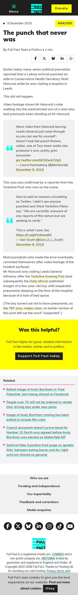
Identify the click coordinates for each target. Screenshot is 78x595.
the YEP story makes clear (22, 308)
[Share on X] (44, 58)
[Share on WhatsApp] (71, 58)
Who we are (39, 478)
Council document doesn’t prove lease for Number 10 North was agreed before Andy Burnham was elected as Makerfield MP (38, 432)
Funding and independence (39, 486)
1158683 (57, 554)
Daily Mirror (38, 281)
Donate (61, 8)
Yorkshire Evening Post (48, 276)
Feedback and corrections (39, 502)
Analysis (65, 23)
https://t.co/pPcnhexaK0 (34, 235)
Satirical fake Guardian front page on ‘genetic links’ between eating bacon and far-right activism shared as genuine (40, 450)
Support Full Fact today (39, 356)
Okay (50, 588)
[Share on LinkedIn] (62, 58)
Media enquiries (39, 510)
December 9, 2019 (30, 170)
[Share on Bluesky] (53, 58)
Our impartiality (39, 494)
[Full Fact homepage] (36, 8)
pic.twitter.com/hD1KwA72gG (38, 160)
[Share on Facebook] (35, 58)
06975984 (47, 558)
